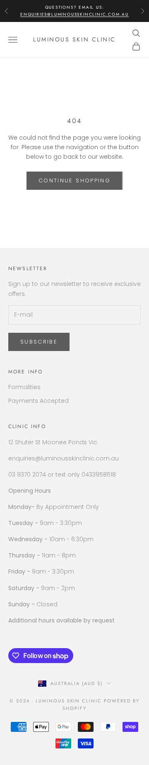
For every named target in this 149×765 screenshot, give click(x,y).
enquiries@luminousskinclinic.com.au (74, 14)
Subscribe (39, 342)
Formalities (24, 387)
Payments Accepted (38, 401)
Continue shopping (74, 180)
